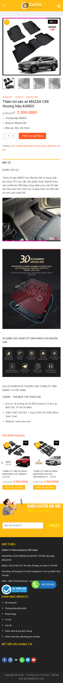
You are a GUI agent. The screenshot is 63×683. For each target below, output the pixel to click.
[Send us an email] (16, 660)
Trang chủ (7, 97)
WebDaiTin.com (36, 678)
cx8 (12, 146)
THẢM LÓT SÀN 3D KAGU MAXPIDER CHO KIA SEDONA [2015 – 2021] (45, 474)
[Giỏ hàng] (59, 5)
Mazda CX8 (32, 97)
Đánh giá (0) (10, 169)
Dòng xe (19, 97)
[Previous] (7, 46)
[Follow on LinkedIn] (28, 660)
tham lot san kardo (37, 146)
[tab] (31, 162)
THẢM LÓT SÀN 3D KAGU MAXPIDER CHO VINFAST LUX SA (14, 474)
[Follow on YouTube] (33, 660)
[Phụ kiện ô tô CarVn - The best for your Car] (31, 5)
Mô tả (6, 162)
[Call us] (22, 660)
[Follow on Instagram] (10, 660)
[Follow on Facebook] (4, 660)
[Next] (55, 46)
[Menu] (4, 6)
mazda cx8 (21, 146)
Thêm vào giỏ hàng (32, 135)
